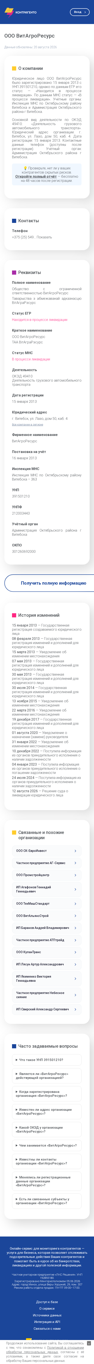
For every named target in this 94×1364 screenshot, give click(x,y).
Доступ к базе (47, 1302)
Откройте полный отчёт (36, 176)
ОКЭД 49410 (22, 376)
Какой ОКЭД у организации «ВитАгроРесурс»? (39, 1129)
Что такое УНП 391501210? (41, 1060)
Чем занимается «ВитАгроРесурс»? (48, 1145)
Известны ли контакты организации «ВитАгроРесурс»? (41, 1161)
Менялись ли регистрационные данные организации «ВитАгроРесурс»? (43, 1181)
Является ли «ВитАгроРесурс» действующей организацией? (42, 1076)
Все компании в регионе (27, 424)
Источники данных (47, 1315)
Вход (77, 12)
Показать (44, 237)
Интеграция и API (47, 1322)
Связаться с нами (47, 1329)
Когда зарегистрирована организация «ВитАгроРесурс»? (41, 1094)
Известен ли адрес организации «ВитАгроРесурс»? (44, 1112)
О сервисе (47, 1309)
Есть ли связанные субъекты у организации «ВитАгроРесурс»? (42, 1201)
